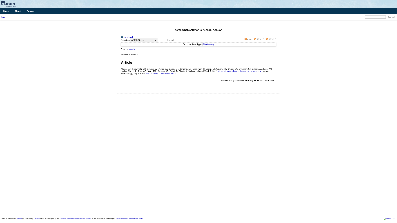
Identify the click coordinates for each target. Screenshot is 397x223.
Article (132, 49)
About (18, 11)
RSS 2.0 (272, 39)
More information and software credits (129, 218)
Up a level (128, 37)
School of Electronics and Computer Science (75, 218)
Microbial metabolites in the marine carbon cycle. (240, 71)
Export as (125, 40)
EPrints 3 (36, 218)
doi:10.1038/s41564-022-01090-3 (161, 73)
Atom (249, 39)
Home (6, 11)
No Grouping (208, 44)
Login (3, 17)
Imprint (19, 218)
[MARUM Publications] (8, 7)
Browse (30, 11)
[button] (170, 40)
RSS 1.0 (260, 39)
